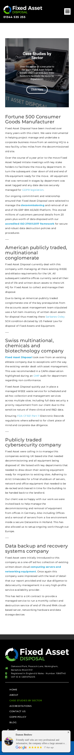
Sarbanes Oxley (55, 316)
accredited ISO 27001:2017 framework (29, 223)
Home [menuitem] (13, 689)
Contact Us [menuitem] (17, 711)
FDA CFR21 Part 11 (28, 415)
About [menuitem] (13, 694)
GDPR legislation (33, 189)
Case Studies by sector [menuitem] (25, 700)
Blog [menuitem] (13, 722)
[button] (67, 11)
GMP (37, 375)
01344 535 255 (14, 17)
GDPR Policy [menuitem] (17, 716)
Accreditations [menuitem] (20, 706)
